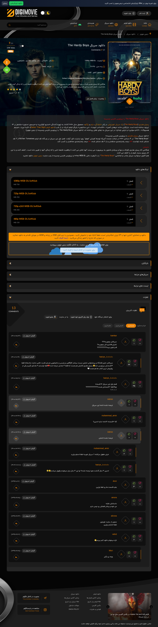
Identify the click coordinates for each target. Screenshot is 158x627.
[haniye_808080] (121, 362)
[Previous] (107, 606)
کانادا (89, 72)
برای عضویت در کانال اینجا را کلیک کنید (79, 250)
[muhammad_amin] (125, 419)
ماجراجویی (20, 60)
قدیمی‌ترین (119, 326)
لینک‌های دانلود (141, 169)
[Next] (151, 606)
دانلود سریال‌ (75, 594)
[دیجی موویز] (22, 18)
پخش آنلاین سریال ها (71, 598)
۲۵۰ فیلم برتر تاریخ (94, 602)
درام (38, 60)
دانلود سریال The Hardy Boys (111, 34)
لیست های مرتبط (141, 286)
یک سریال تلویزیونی (115, 124)
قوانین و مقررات (95, 609)
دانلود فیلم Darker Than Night (43, 127)
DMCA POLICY (74, 609)
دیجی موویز (144, 34)
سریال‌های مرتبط (141, 274)
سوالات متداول (74, 605)
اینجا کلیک (63, 238)
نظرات (145, 297)
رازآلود (34, 60)
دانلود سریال (131, 34)
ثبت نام (142, 13)
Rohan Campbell (68, 78)
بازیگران (145, 263)
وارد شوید (127, 13)
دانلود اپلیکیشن (16, 3)
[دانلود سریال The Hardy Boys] (129, 72)
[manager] (121, 402)
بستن (5, 3)
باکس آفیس (96, 605)
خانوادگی (45, 60)
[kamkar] (125, 341)
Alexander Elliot (80, 78)
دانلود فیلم (97, 594)
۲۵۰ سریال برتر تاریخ (72, 602)
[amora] (125, 502)
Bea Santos (91, 78)
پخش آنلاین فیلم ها (94, 598)
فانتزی (28, 60)
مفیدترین (107, 326)
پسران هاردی (144, 124)
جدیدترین (131, 326)
